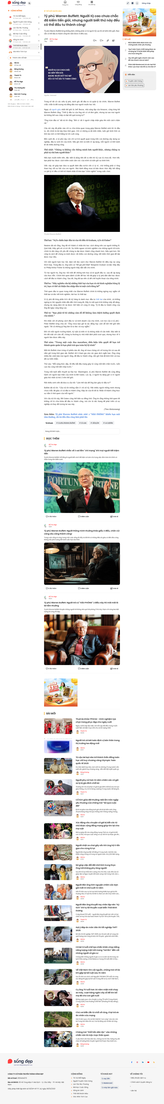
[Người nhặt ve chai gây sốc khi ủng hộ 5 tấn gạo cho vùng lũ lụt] (58, 852)
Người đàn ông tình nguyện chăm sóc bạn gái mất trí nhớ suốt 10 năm (97, 886)
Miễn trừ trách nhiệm (23, 104)
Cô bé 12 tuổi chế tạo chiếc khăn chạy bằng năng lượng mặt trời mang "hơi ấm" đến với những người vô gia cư (97, 950)
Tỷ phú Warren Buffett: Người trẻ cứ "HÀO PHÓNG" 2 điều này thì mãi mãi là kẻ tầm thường (81, 604)
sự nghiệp (109, 423)
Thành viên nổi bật (19, 58)
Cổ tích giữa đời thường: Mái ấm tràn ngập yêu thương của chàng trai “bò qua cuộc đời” (97, 802)
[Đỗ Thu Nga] (46, 445)
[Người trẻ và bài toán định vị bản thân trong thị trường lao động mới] (58, 745)
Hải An (82, 748)
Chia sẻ (115, 517)
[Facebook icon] (131, 1062)
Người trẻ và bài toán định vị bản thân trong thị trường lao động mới (98, 742)
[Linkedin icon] (143, 1062)
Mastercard (107, 1083)
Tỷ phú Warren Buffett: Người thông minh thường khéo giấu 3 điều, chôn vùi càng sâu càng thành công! (81, 532)
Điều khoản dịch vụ (138, 1078)
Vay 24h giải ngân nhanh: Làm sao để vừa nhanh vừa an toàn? (141, 59)
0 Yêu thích (52, 517)
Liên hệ (134, 1090)
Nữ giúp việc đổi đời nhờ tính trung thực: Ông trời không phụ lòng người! (96, 867)
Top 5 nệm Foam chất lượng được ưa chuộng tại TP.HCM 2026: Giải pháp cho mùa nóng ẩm (142, 51)
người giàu (56, 109)
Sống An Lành (78, 1090)
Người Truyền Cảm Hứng (82, 1081)
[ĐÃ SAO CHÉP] (108, 40)
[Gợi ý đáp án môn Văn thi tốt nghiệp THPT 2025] (58, 934)
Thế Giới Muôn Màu (80, 1093)
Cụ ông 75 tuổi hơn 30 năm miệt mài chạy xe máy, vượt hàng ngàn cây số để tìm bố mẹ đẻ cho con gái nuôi (97, 992)
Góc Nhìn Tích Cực (80, 1097)
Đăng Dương (84, 772)
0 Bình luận (84, 517)
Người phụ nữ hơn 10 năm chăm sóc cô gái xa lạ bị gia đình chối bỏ (97, 782)
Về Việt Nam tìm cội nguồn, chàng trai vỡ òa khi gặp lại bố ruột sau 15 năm (98, 971)
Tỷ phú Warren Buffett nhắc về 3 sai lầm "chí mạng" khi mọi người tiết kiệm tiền (81, 452)
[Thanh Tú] (77, 732)
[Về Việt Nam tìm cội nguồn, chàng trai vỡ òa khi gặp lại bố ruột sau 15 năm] (58, 977)
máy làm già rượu (110, 1087)
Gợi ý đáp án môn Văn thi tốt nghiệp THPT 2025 (96, 929)
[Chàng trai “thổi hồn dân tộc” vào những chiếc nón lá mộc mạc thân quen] (58, 1039)
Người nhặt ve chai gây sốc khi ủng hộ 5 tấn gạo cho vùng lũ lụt (98, 847)
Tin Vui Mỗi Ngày (79, 1078)
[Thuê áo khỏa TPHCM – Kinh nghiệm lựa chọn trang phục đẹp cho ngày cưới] (58, 726)
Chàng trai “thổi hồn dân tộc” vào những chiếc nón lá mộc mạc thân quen (96, 1034)
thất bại (99, 299)
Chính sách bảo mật (27, 106)
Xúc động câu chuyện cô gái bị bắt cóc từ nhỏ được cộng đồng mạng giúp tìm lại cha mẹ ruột (97, 825)
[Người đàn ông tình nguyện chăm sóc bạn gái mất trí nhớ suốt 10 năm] (58, 892)
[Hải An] (77, 749)
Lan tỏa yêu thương (135, 85)
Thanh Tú (83, 731)
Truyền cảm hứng (135, 81)
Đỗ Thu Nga (54, 39)
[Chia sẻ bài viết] (128, 3)
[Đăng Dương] (77, 773)
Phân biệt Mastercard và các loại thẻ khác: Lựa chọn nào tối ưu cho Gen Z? (142, 65)
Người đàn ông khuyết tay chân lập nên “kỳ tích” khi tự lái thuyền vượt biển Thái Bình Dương (97, 907)
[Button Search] (29, 3)
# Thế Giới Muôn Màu (53, 11)
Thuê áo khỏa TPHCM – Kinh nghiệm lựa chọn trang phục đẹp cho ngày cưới (96, 721)
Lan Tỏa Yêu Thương (81, 1084)
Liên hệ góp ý (12, 104)
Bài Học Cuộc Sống (80, 1087)
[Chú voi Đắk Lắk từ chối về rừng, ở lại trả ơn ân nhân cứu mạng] (58, 1019)
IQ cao (83, 423)
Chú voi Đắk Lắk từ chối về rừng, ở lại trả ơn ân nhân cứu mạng (97, 1014)
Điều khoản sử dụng (14, 106)
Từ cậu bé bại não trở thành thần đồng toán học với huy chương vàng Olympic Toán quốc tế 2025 (97, 760)
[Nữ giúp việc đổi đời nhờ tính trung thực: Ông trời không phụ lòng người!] (58, 872)
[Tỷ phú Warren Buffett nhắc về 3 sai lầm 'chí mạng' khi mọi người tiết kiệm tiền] (82, 487)
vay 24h (106, 1078)
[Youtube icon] (148, 1062)
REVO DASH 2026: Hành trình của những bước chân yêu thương (140, 44)
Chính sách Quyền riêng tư (141, 1082)
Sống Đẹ (95, 423)
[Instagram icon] (137, 1062)
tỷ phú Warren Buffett (66, 423)
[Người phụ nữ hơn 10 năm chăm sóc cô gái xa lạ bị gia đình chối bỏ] (58, 787)
